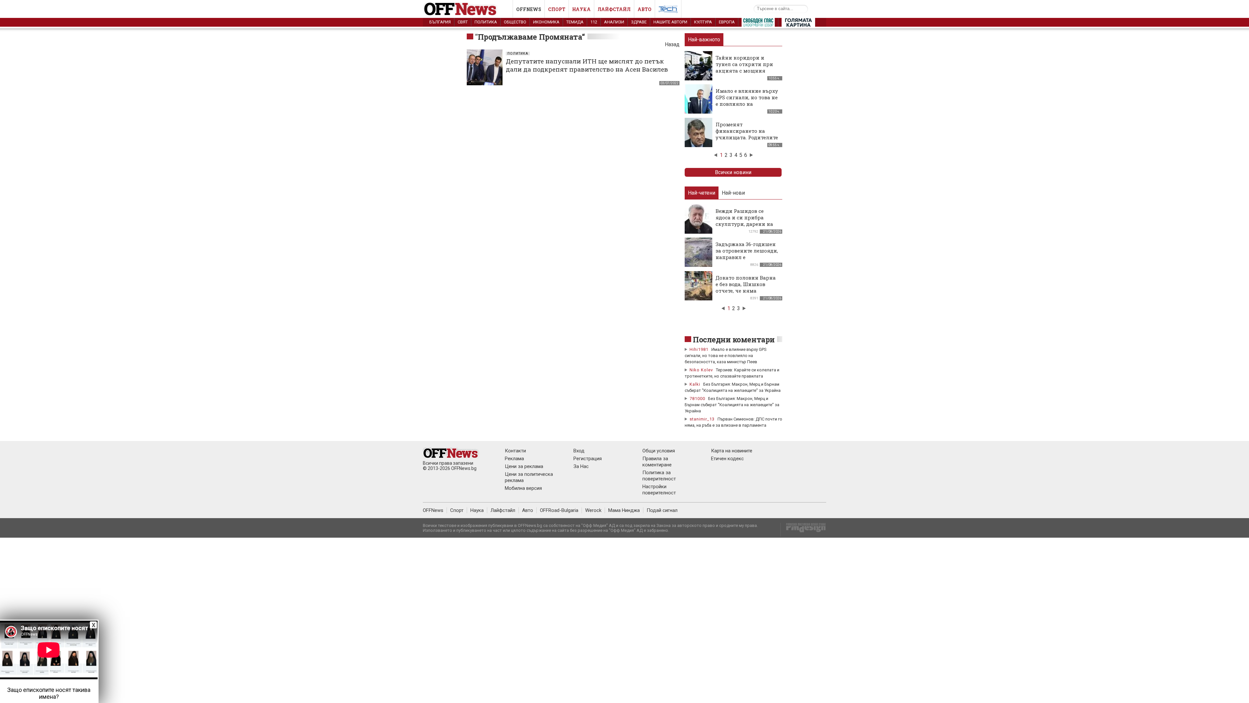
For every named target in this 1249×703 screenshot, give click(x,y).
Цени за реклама (524, 466)
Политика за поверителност (659, 476)
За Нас (581, 466)
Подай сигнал (662, 510)
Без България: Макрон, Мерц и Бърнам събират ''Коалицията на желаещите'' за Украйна (732, 404)
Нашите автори (670, 22)
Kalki (695, 384)
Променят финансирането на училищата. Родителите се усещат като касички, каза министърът (747, 137)
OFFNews (433, 510)
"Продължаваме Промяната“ (530, 37)
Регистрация (587, 459)
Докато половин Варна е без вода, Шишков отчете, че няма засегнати (746, 287)
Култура (703, 22)
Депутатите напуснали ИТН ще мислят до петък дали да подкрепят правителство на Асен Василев (587, 65)
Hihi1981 (699, 349)
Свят (463, 22)
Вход (578, 451)
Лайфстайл (614, 9)
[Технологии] (668, 10)
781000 (697, 398)
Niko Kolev (701, 369)
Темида (575, 22)
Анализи (614, 22)
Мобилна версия (523, 488)
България (440, 22)
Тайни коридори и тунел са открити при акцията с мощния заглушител (744, 67)
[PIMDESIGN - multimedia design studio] (803, 529)
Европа (727, 22)
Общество (515, 22)
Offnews (528, 9)
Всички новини (733, 172)
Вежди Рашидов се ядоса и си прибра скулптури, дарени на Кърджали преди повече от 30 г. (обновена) (744, 227)
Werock (593, 510)
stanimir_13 (702, 419)
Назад (672, 44)
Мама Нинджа (624, 510)
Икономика (546, 22)
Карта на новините (731, 451)
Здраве (639, 22)
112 (593, 22)
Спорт (556, 9)
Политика (486, 22)
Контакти (515, 451)
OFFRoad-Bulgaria (559, 510)
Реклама (514, 459)
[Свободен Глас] (758, 24)
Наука (581, 9)
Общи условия (658, 451)
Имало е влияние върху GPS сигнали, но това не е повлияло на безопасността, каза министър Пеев (747, 104)
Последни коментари (734, 339)
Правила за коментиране (657, 462)
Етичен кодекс (727, 459)
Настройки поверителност (659, 490)
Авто (644, 9)
